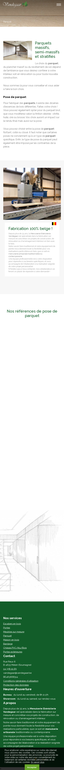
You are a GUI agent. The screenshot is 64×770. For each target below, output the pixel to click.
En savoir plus (37, 762)
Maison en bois (11, 639)
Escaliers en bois (12, 623)
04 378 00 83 (10, 669)
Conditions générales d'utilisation (20, 681)
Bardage (8, 643)
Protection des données (16, 685)
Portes (6, 627)
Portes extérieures (12, 652)
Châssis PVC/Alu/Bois (15, 647)
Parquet (7, 635)
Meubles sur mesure (13, 631)
